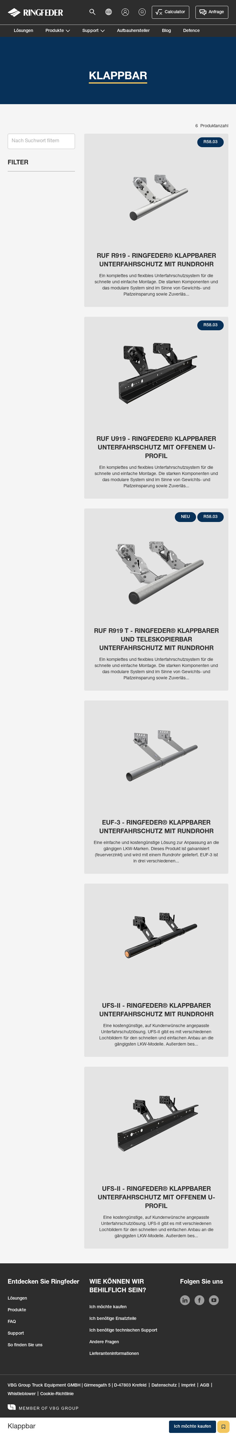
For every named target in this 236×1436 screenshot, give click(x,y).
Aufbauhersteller (133, 31)
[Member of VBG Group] (43, 1407)
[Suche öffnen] (94, 12)
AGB (204, 1385)
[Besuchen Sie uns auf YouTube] (214, 1301)
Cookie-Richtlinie (57, 1394)
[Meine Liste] (142, 12)
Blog (166, 31)
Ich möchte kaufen (108, 1307)
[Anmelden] (126, 12)
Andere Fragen (104, 1342)
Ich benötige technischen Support (123, 1330)
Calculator (175, 12)
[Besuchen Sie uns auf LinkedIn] (185, 1301)
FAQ (12, 1322)
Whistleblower (22, 1394)
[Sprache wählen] (110, 12)
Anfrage (216, 12)
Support (90, 31)
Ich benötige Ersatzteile (112, 1319)
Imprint (188, 1385)
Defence (191, 31)
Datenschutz (164, 1385)
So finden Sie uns (25, 1345)
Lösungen (23, 31)
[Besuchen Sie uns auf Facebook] (199, 1301)
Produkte (54, 31)
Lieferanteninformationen (114, 1354)
